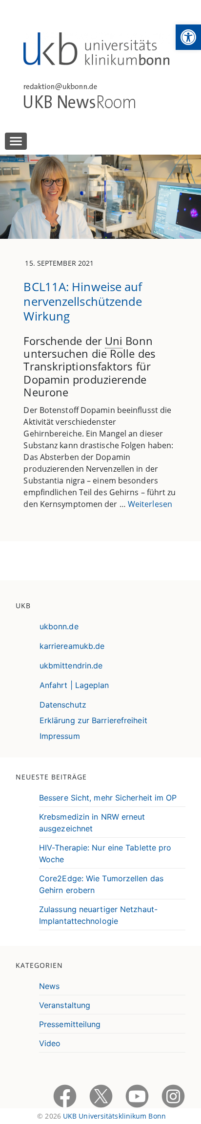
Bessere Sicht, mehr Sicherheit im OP (108, 798)
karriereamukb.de (72, 646)
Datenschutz (63, 705)
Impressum (60, 736)
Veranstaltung (64, 1005)
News (49, 986)
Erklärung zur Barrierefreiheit (93, 720)
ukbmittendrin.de (71, 665)
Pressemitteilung (70, 1024)
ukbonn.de (59, 626)
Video (50, 1043)
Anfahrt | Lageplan (74, 685)
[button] (188, 37)
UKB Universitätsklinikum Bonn (114, 1116)
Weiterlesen (150, 504)
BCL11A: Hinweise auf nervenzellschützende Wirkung (82, 301)
